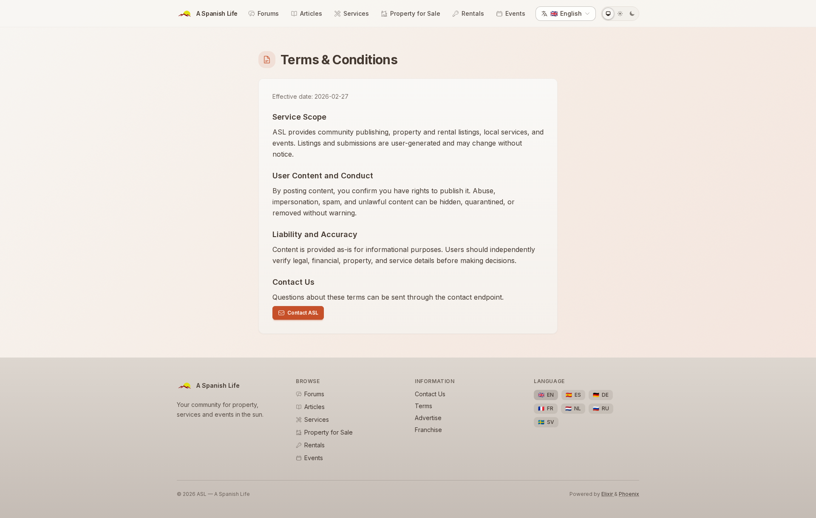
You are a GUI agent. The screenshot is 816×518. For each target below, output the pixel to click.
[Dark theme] (632, 14)
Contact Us (430, 394)
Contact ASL (302, 312)
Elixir (607, 494)
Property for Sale (415, 13)
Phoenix (629, 494)
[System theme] (608, 14)
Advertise (428, 417)
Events (515, 13)
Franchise (428, 429)
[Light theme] (620, 14)
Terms (423, 405)
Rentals (473, 13)
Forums (268, 13)
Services (356, 13)
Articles (311, 13)
